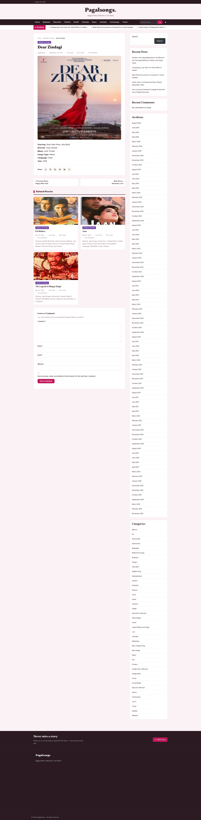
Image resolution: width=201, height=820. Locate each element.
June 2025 (135, 179)
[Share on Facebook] (46, 169)
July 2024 (135, 230)
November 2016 (137, 514)
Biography (135, 548)
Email (40, 355)
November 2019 (137, 490)
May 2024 (135, 239)
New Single (136, 650)
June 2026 (135, 128)
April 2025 (135, 188)
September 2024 (138, 221)
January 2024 (136, 258)
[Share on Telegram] (60, 169)
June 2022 (135, 346)
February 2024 (137, 253)
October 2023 (137, 272)
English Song (136, 571)
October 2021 (136, 383)
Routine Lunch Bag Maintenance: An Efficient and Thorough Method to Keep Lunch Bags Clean (148, 60)
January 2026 (136, 151)
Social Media (136, 683)
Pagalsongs (100, 10)
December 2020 (138, 430)
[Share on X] (50, 169)
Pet (133, 660)
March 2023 (136, 304)
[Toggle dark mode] (166, 22)
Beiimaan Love (117, 182)
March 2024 (136, 249)
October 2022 (137, 327)
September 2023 (138, 276)
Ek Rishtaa (40, 231)
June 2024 (135, 235)
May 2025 (135, 183)
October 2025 (137, 165)
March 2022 (136, 360)
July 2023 (135, 286)
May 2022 (135, 351)
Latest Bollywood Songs (140, 627)
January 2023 (136, 314)
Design (134, 562)
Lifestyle (85, 22)
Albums (134, 530)
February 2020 (137, 476)
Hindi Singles (136, 618)
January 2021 (136, 425)
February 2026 (137, 146)
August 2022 (136, 337)
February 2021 (137, 420)
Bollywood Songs (48, 38)
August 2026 (136, 123)
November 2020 (138, 434)
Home (37, 22)
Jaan (84, 231)
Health (76, 22)
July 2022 (135, 341)
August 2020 (136, 448)
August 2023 (136, 281)
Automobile (136, 539)
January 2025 (136, 202)
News (94, 22)
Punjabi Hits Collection (140, 669)
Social (134, 678)
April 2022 (135, 355)
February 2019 (137, 509)
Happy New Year (41, 182)
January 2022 (136, 369)
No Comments (92, 53)
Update (134, 711)
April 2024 (135, 244)
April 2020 (135, 467)
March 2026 (136, 142)
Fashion (67, 22)
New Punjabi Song (138, 646)
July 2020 (135, 453)
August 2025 (136, 169)
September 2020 (138, 444)
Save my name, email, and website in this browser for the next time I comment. (67, 376)
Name (40, 346)
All (133, 534)
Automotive (136, 544)
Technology (114, 22)
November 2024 (138, 211)
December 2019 (137, 486)
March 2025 (136, 193)
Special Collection (138, 688)
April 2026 (135, 137)
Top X (134, 702)
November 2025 (138, 160)
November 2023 (138, 267)
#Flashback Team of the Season (147, 797)
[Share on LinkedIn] (64, 169)
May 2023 (135, 295)
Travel (124, 22)
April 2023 (135, 300)
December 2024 (138, 207)
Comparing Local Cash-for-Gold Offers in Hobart (47, 27)
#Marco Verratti (142, 789)
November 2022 (137, 323)
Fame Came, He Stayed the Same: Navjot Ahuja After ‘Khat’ (140, 27)
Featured (135, 585)
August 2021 (136, 393)
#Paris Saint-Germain (144, 760)
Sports (134, 692)
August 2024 (136, 225)
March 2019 (136, 504)
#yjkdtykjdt (154, 789)
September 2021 (138, 388)
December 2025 (138, 156)
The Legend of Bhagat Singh (48, 287)
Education (57, 22)
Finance (135, 590)
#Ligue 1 (140, 793)
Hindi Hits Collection (139, 613)
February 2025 (137, 197)
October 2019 (137, 495)
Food (134, 595)
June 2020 (135, 458)
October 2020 (137, 439)
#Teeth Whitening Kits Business (147, 774)
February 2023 (137, 309)
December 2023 (138, 262)
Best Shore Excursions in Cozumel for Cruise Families (92, 27)
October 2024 (137, 216)
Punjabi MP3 (136, 674)
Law (133, 632)
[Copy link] (69, 169)
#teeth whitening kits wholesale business (147, 779)
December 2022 (138, 318)
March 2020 (136, 472)
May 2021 (135, 407)
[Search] (159, 22)
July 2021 (135, 397)
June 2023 (135, 290)
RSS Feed (161, 740)
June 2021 (135, 402)
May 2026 (135, 132)
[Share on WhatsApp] (55, 169)
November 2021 (137, 379)
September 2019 (138, 500)
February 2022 (137, 365)
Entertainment (137, 576)
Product (135, 664)
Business (46, 22)
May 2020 (135, 462)
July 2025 (135, 174)
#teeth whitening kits (144, 785)
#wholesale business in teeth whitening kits (150, 769)
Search (135, 36)
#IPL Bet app (141, 764)
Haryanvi (135, 604)
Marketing (135, 641)
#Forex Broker (153, 764)
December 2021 (137, 374)
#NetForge (158, 760)
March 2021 (136, 416)
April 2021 (135, 411)
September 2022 (138, 332)
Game (134, 599)
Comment (42, 321)
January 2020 (136, 481)
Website (41, 364)
